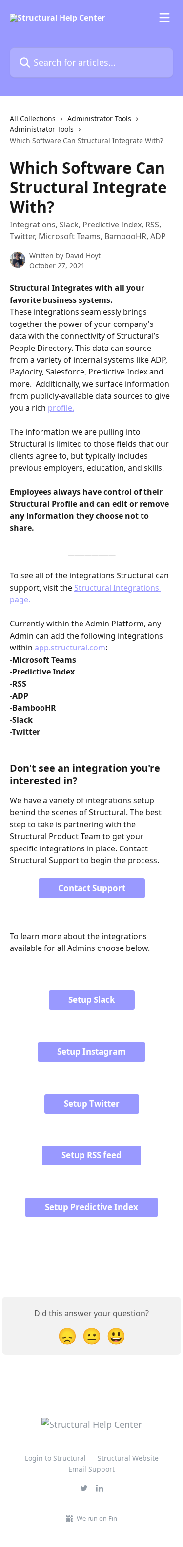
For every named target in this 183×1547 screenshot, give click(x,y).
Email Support (91, 1468)
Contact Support (91, 888)
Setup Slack (91, 999)
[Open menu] (164, 18)
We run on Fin (97, 1518)
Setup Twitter (92, 1103)
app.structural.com (70, 647)
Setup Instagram (91, 1051)
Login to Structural (55, 1458)
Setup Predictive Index (91, 1207)
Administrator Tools (99, 118)
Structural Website (128, 1458)
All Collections (33, 118)
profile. (61, 407)
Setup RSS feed (91, 1155)
